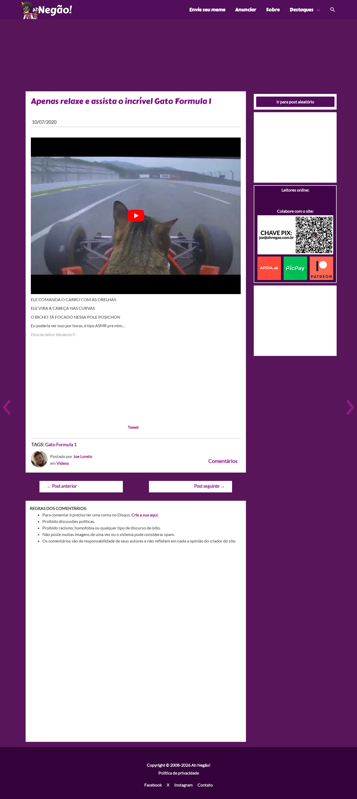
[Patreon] (321, 267)
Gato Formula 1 (61, 444)
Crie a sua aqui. (144, 514)
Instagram (183, 784)
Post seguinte (209, 486)
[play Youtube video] (136, 216)
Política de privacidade (178, 772)
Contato (205, 784)
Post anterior (62, 486)
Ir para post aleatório (295, 101)
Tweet (133, 427)
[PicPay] (297, 267)
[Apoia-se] (270, 267)
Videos (62, 463)
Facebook (153, 784)
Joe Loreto (82, 456)
